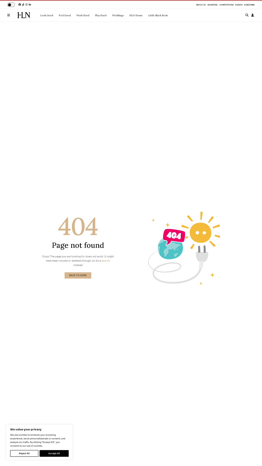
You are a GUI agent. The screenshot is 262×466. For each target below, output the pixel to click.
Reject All (24, 453)
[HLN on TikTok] (23, 4)
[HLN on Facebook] (19, 4)
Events (239, 5)
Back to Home (78, 275)
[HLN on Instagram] (26, 4)
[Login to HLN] (252, 15)
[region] (39, 442)
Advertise (212, 5)
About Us (201, 5)
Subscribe (249, 5)
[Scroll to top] (254, 458)
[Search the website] (247, 15)
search (105, 260)
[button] (12, 15)
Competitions (226, 5)
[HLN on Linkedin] (30, 4)
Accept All (54, 453)
